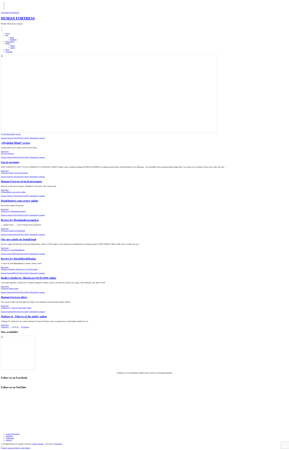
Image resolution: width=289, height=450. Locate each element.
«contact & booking (12, 434)
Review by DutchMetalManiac (18, 258)
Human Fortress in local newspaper (21, 181)
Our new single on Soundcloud (18, 239)
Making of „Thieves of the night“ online (24, 316)
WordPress (58, 444)
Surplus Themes (38, 444)
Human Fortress (6, 138)
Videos (12, 46)
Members (13, 40)
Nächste (26, 327)
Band (12, 38)
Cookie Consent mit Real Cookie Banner (15, 448)
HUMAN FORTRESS (18, 18)
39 (22, 327)
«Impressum (9, 438)
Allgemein (32, 138)
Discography (10, 42)
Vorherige (4, 327)
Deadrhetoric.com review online (19, 200)
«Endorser (9, 436)
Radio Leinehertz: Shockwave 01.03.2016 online (28, 277)
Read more (5, 151)
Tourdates (8, 52)
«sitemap (8, 440)
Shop (7, 50)
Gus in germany (10, 162)
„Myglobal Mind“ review (15, 142)
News (7, 33)
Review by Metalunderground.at (20, 220)
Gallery (12, 48)
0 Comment (40, 138)
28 (13, 327)
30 (17, 327)
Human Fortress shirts (14, 297)
